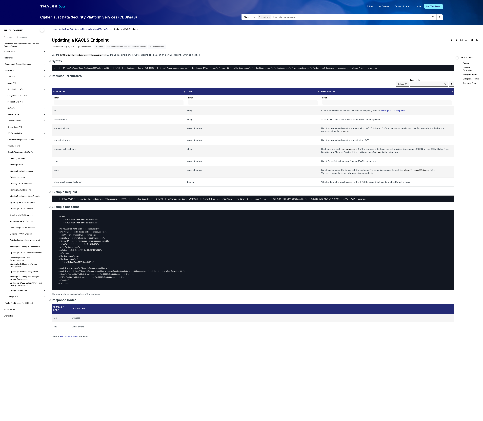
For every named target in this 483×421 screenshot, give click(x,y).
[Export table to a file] (451, 84)
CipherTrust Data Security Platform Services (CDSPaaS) (83, 29)
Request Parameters (468, 69)
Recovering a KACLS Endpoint (22, 227)
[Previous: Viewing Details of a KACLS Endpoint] (451, 40)
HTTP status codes (69, 336)
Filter (56, 97)
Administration (9, 51)
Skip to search (31, 3)
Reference (8, 58)
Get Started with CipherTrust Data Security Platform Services (21, 45)
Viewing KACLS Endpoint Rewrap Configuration (23, 265)
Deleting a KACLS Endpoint (21, 234)
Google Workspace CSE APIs (20, 152)
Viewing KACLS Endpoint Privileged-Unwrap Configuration (25, 278)
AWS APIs (11, 77)
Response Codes (470, 83)
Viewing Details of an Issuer (21, 171)
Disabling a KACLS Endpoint (21, 209)
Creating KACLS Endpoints (21, 183)
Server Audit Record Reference (18, 64)
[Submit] (445, 84)
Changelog (8, 316)
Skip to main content (11, 3)
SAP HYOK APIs (14, 114)
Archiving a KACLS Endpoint (21, 221)
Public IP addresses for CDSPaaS (19, 303)
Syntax (466, 63)
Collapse (23, 37)
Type (189, 91)
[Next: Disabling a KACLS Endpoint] (456, 40)
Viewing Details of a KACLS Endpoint (25, 196)
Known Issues (9, 309)
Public (100, 47)
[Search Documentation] (439, 17)
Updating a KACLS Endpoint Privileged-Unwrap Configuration (26, 284)
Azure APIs (12, 83)
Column (401, 84)
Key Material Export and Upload (21, 139)
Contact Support (402, 6)
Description (328, 91)
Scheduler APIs (14, 146)
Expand (10, 37)
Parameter (59, 91)
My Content (383, 6)
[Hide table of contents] (42, 30)
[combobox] (343, 17)
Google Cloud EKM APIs (17, 95)
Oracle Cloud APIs (15, 127)
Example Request (470, 74)
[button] (269, 17)
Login (418, 6)
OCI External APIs (15, 133)
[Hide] (457, 58)
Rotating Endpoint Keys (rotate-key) (25, 240)
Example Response (471, 79)
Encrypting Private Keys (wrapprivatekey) (20, 259)
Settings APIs (13, 297)
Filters (246, 17)
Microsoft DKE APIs (15, 102)
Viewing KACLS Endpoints (20, 190)
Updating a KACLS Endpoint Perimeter (26, 253)
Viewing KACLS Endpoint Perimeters (25, 246)
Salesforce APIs (14, 121)
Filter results (415, 80)
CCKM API (9, 70)
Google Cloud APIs (15, 89)
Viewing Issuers (16, 165)
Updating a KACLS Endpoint (22, 202)
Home (54, 29)
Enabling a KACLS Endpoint (21, 215)
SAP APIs (11, 108)
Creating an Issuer (17, 158)
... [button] (111, 29)
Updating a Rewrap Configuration (24, 271)
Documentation (158, 47)
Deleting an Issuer (17, 177)
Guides (370, 6)
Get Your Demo (433, 6)
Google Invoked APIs (19, 290)
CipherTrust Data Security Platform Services (127, 47)
